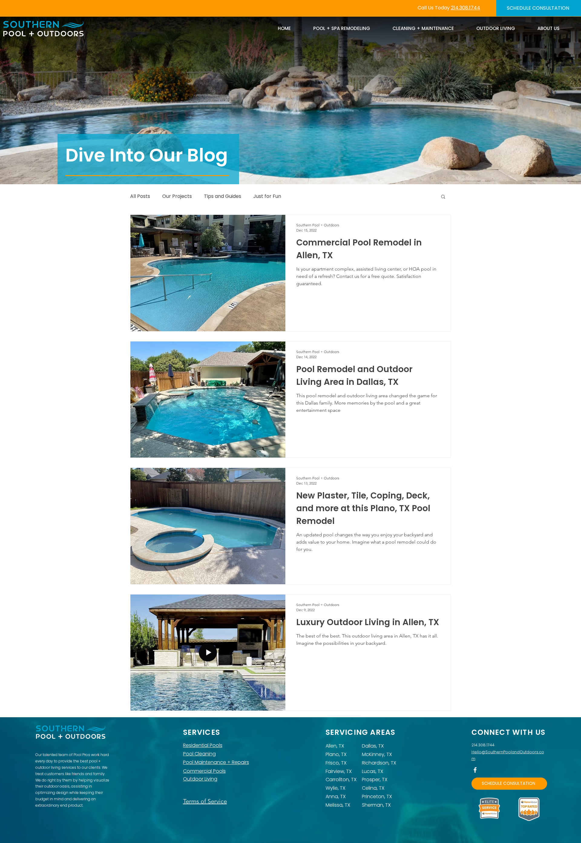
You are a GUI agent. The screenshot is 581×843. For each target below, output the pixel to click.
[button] (443, 197)
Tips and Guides (222, 196)
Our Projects (177, 196)
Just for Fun (267, 196)
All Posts (140, 196)
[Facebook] (475, 770)
